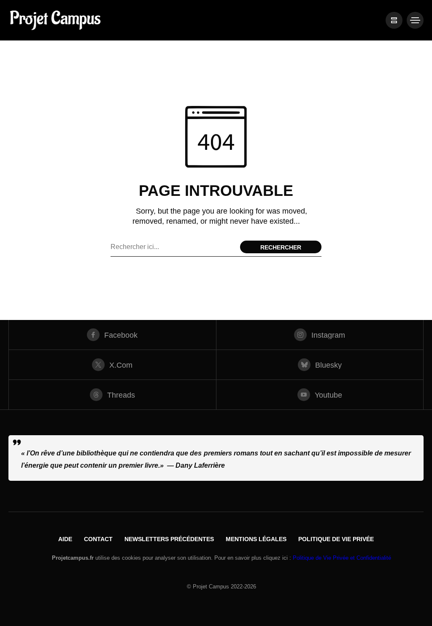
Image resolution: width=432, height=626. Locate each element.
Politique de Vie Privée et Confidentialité (342, 558)
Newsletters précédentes (169, 539)
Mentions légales (256, 539)
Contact (98, 539)
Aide (65, 539)
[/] (394, 20)
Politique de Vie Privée (336, 539)
